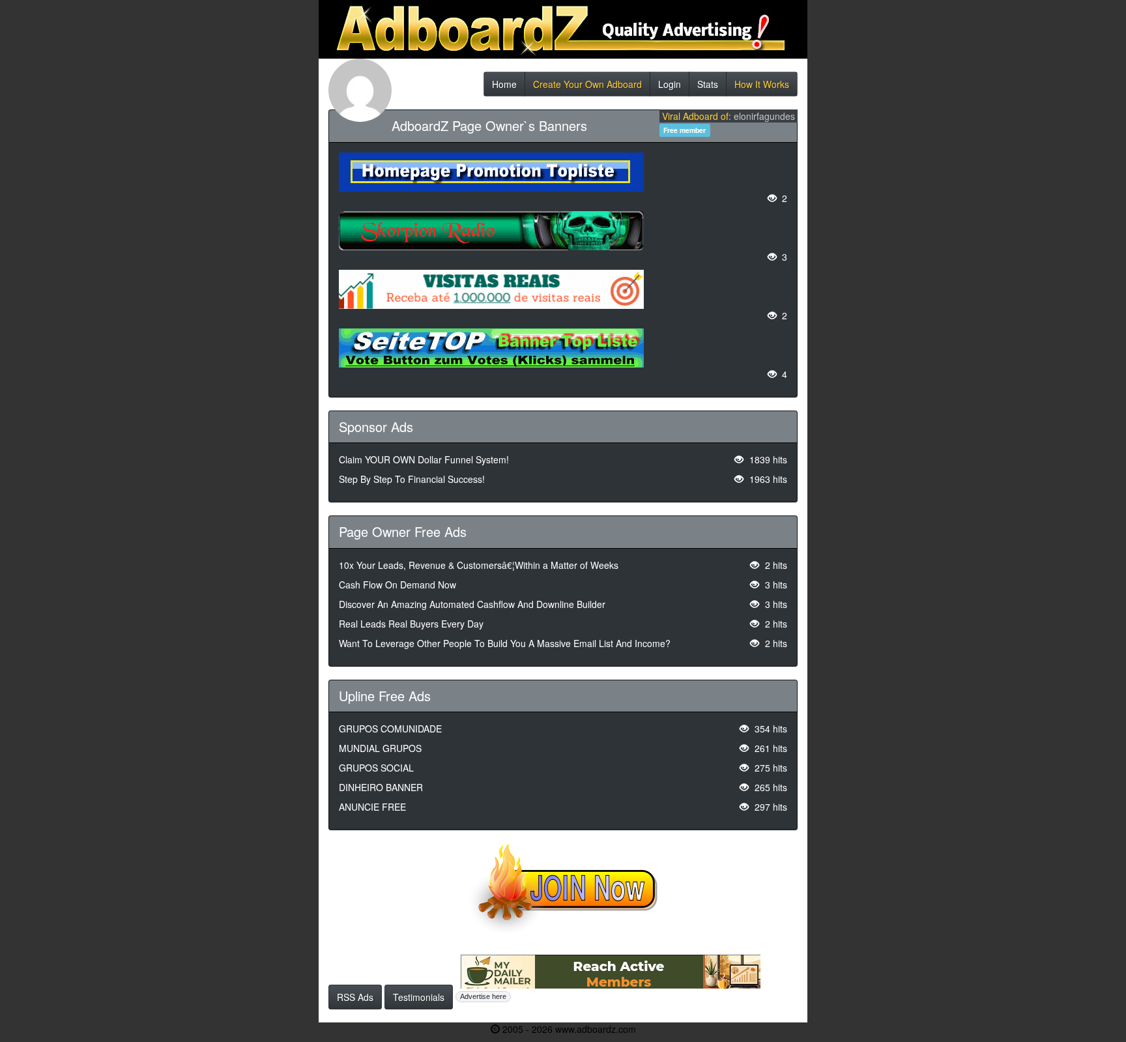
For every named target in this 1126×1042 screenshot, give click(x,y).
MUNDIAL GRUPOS (380, 748)
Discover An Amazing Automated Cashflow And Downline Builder (472, 604)
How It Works (762, 87)
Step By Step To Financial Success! (412, 478)
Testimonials (418, 997)
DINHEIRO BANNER (381, 787)
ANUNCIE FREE (372, 806)
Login (669, 87)
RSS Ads (355, 997)
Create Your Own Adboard (587, 87)
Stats (708, 87)
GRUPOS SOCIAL (376, 767)
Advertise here (483, 996)
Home (504, 87)
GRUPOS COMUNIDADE (390, 728)
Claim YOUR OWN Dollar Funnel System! (424, 459)
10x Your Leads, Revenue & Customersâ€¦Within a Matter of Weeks (478, 565)
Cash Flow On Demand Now (397, 584)
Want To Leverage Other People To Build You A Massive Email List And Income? (505, 643)
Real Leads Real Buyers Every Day (411, 623)
